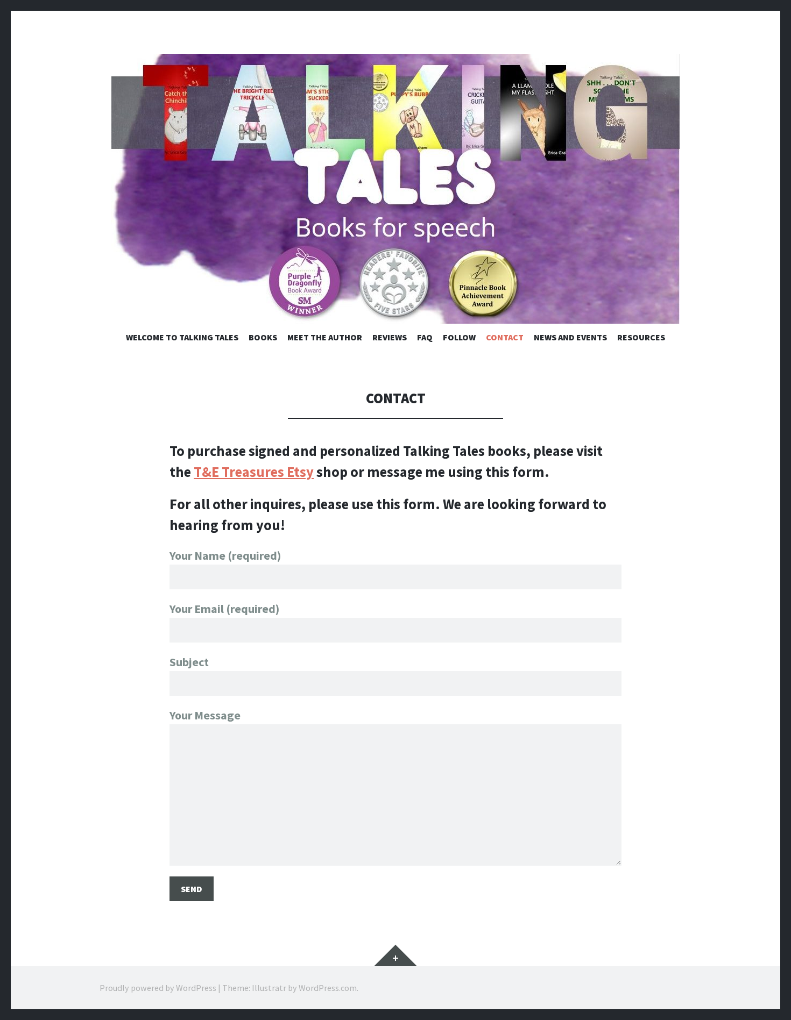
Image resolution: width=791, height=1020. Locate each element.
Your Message (205, 715)
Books (263, 337)
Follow (459, 337)
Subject (189, 661)
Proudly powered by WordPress (158, 987)
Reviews (389, 337)
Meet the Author (324, 337)
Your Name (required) (225, 555)
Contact (505, 337)
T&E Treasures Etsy (254, 472)
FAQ (425, 337)
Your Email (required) (224, 608)
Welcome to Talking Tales (182, 337)
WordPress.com (328, 987)
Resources (641, 337)
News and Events (570, 337)
